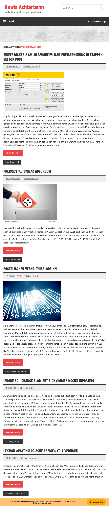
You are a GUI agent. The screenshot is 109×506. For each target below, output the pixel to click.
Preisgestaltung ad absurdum (27, 171)
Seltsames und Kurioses (15, 493)
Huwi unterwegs (12, 259)
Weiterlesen (13, 152)
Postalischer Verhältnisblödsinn (30, 268)
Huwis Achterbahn (24, 7)
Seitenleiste (94, 21)
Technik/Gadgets (12, 441)
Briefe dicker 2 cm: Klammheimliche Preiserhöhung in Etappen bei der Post (53, 57)
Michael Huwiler (30, 66)
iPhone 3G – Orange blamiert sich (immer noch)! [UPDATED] (48, 380)
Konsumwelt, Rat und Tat (16, 371)
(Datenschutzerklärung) (42, 503)
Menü (11, 21)
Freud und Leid (12, 162)
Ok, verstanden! (96, 502)
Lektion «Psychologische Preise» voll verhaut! (40, 450)
